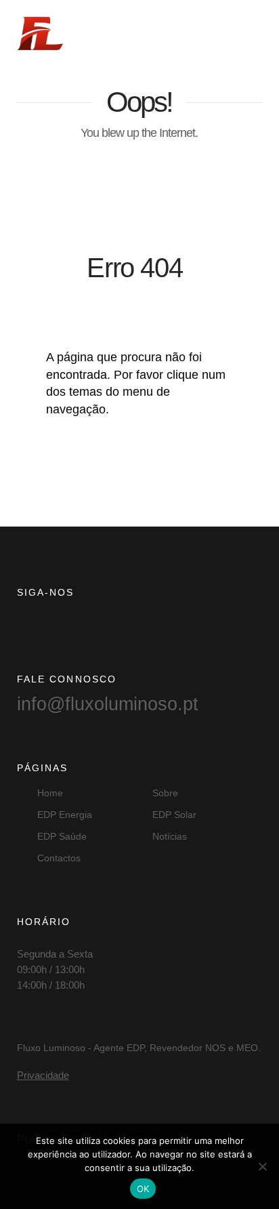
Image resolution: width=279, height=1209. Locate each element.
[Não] (262, 1166)
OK (143, 1188)
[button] (248, 31)
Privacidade (43, 1075)
